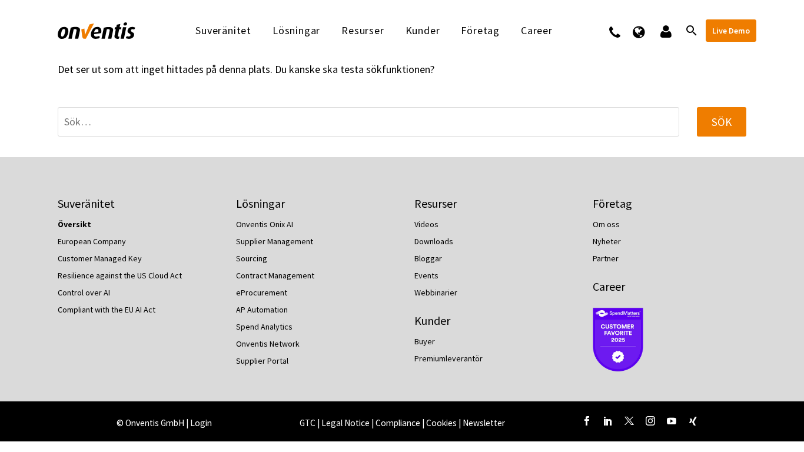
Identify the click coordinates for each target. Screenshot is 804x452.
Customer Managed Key (100, 258)
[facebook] (587, 421)
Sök (722, 122)
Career (609, 286)
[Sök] (690, 30)
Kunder (423, 30)
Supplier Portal (262, 360)
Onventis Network (268, 343)
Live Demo (731, 30)
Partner (606, 258)
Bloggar (428, 258)
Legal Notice (346, 422)
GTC (307, 422)
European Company (92, 241)
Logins (665, 30)
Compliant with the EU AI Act (106, 309)
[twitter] (629, 421)
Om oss (606, 224)
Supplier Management (274, 241)
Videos (426, 224)
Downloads (433, 241)
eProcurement (261, 292)
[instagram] (650, 421)
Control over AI (84, 292)
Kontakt (622, 30)
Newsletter (484, 422)
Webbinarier (435, 292)
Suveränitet (223, 30)
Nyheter (607, 241)
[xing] (692, 421)
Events (426, 275)
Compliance (399, 422)
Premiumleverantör (448, 358)
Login (201, 422)
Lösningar (296, 30)
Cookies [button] (441, 422)
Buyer (424, 341)
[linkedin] (608, 421)
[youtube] (671, 421)
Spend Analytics (264, 326)
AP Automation (262, 309)
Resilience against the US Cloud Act (120, 275)
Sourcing (251, 258)
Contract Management (275, 275)
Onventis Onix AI (264, 224)
